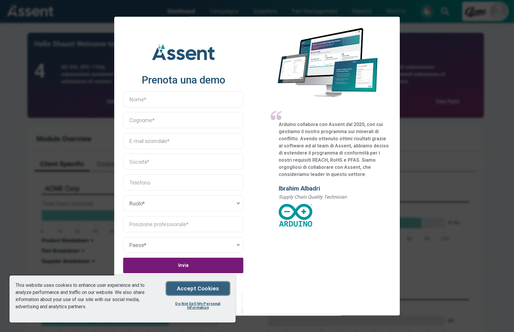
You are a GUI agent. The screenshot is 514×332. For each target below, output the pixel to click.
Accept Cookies (198, 288)
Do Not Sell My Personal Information (197, 305)
